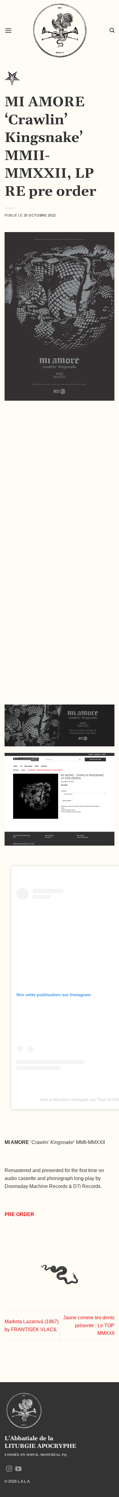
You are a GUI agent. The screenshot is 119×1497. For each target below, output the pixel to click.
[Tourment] (12, 80)
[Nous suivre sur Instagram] (9, 1469)
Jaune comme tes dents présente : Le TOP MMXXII (88, 1325)
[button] (8, 30)
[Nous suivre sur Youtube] (18, 1469)
